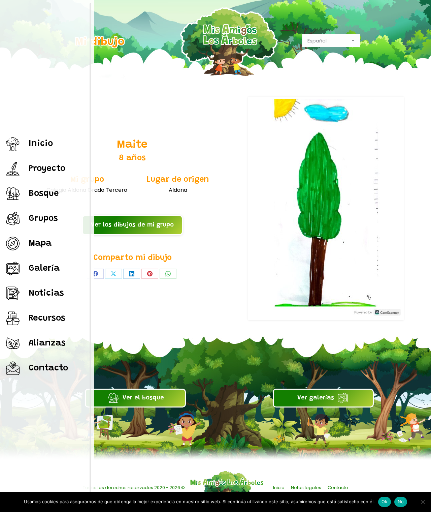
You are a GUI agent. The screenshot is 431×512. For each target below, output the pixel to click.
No (401, 501)
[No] (422, 502)
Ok (385, 501)
